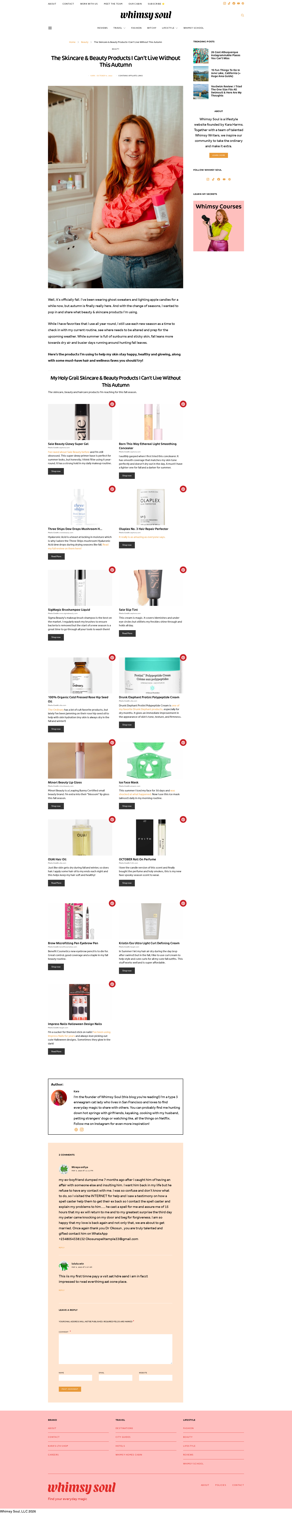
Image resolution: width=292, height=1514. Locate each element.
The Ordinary (56, 709)
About (52, 3)
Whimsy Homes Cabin (129, 1454)
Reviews (103, 27)
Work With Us (89, 3)
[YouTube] (238, 3)
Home (72, 42)
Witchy (152, 27)
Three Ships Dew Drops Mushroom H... (75, 529)
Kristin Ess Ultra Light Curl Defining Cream (149, 943)
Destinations (124, 1428)
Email (101, 1373)
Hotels (120, 1446)
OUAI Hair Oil (57, 859)
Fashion (136, 27)
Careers (53, 1454)
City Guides (123, 1437)
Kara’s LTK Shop (58, 1446)
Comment (64, 1332)
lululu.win (78, 1263)
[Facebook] (234, 3)
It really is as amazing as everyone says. (142, 537)
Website (143, 1373)
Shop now (55, 471)
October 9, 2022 (104, 76)
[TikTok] (229, 3)
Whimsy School (194, 27)
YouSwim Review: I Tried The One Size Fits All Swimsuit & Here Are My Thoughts (226, 91)
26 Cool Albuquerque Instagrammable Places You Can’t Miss (225, 55)
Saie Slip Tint (128, 610)
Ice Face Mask (128, 782)
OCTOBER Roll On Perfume (137, 859)
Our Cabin (135, 3)
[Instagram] (224, 3)
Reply (62, 1247)
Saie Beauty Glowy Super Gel (68, 444)
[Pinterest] (243, 3)
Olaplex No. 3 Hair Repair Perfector (143, 529)
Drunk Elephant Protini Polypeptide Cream (149, 697)
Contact (68, 3)
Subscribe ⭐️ (156, 3)
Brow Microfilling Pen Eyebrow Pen (73, 943)
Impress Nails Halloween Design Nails (75, 1024)
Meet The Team (113, 3)
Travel (117, 27)
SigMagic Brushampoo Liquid (69, 610)
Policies (220, 1485)
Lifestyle (168, 27)
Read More (56, 556)
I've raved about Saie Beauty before (69, 452)
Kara (93, 76)
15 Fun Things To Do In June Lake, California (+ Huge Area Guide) (225, 73)
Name (61, 1373)
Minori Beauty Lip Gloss (65, 782)
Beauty (84, 42)
